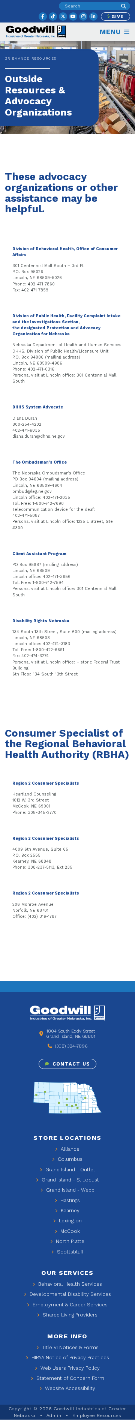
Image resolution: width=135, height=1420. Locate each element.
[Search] (123, 6)
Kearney (69, 1210)
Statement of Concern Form (69, 1378)
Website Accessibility (69, 1388)
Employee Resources (96, 1415)
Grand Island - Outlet (69, 1169)
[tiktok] (53, 16)
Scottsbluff (70, 1252)
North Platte (69, 1241)
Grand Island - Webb (69, 1190)
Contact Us (70, 1064)
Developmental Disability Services (69, 1294)
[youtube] (73, 16)
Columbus (69, 1159)
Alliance (69, 1149)
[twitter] (63, 16)
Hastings (69, 1200)
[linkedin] (93, 16)
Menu (111, 32)
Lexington (69, 1220)
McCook (69, 1231)
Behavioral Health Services (69, 1284)
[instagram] (83, 16)
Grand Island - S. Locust (69, 1180)
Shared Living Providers (69, 1315)
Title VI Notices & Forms (69, 1347)
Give (117, 16)
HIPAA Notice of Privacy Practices (69, 1357)
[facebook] (43, 16)
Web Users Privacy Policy (69, 1368)
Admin (54, 1415)
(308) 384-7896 (70, 1046)
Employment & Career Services (69, 1304)
